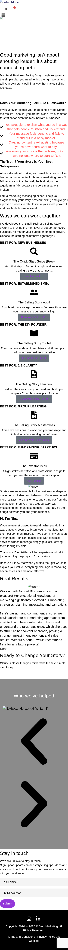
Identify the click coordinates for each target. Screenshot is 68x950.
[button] (34, 15)
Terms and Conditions (21, 936)
